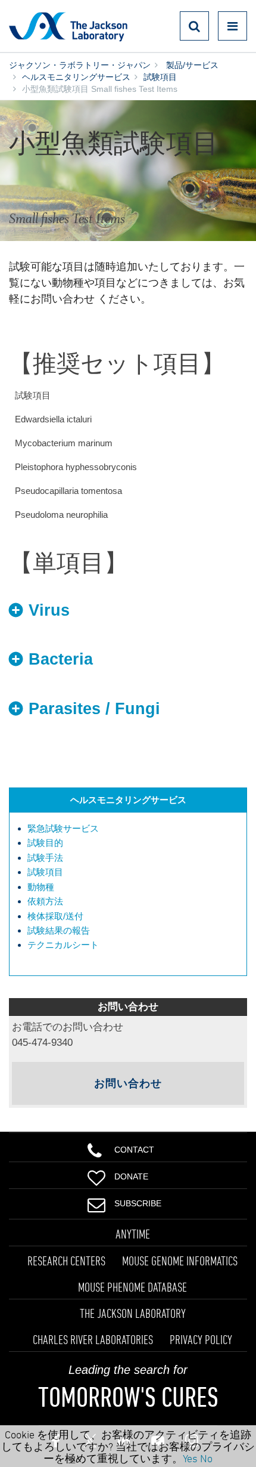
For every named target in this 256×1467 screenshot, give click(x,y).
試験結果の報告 (58, 930)
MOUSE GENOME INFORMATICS (180, 1260)
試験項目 (160, 77)
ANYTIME (132, 1234)
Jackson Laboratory (68, 26)
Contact (134, 1149)
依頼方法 (45, 901)
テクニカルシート (63, 945)
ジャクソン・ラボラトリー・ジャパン (80, 65)
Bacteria (61, 659)
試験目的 (45, 843)
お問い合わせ (128, 1083)
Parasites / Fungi (94, 709)
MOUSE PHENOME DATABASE (132, 1287)
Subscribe (137, 1203)
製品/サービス (191, 65)
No (206, 1458)
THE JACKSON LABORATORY (133, 1313)
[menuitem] (134, 828)
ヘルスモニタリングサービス (76, 77)
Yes (190, 1458)
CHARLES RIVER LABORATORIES (93, 1339)
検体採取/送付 (55, 916)
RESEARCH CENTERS (66, 1260)
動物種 (40, 887)
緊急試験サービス (63, 828)
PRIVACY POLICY (201, 1339)
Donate (131, 1176)
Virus (49, 610)
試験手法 (45, 858)
